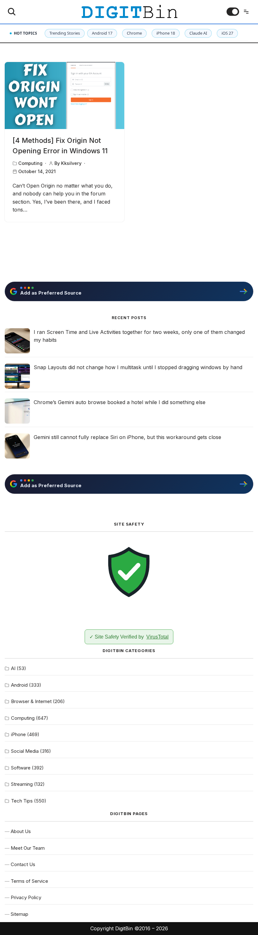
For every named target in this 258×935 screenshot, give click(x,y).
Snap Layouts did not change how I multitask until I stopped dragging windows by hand (138, 367)
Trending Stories (64, 33)
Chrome (134, 33)
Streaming (22, 784)
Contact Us (23, 864)
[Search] (11, 11)
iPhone (18, 734)
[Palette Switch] (233, 11)
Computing (30, 163)
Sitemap (19, 914)
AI (13, 668)
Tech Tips (22, 801)
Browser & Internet (31, 701)
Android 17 (102, 33)
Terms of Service (29, 881)
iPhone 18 (165, 33)
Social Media (25, 751)
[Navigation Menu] (246, 12)
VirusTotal (157, 636)
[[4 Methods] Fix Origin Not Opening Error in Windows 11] (64, 95)
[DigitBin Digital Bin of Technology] (129, 11)
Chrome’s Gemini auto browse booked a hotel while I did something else (119, 402)
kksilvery (71, 163)
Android (19, 685)
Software (21, 768)
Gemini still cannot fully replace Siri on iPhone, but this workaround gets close (127, 437)
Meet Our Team (28, 848)
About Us (21, 831)
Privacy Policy (26, 897)
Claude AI (198, 33)
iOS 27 (227, 33)
